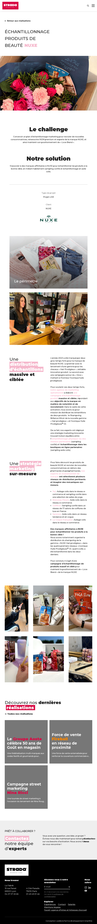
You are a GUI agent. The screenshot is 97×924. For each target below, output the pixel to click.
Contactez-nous (89, 840)
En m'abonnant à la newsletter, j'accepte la (56, 894)
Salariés (71, 904)
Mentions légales (52, 907)
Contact (62, 904)
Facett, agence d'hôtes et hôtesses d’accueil (65, 910)
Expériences (50, 904)
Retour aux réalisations (19, 21)
